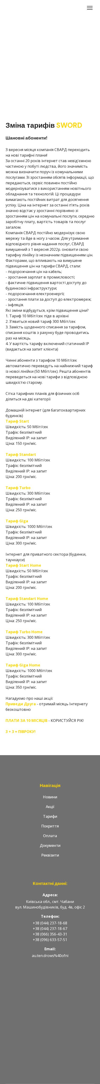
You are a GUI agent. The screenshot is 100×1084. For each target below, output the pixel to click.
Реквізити (50, 855)
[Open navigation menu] (89, 7)
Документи (50, 845)
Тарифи (50, 816)
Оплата (50, 835)
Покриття (50, 826)
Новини (50, 796)
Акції (50, 806)
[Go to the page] (24, 8)
